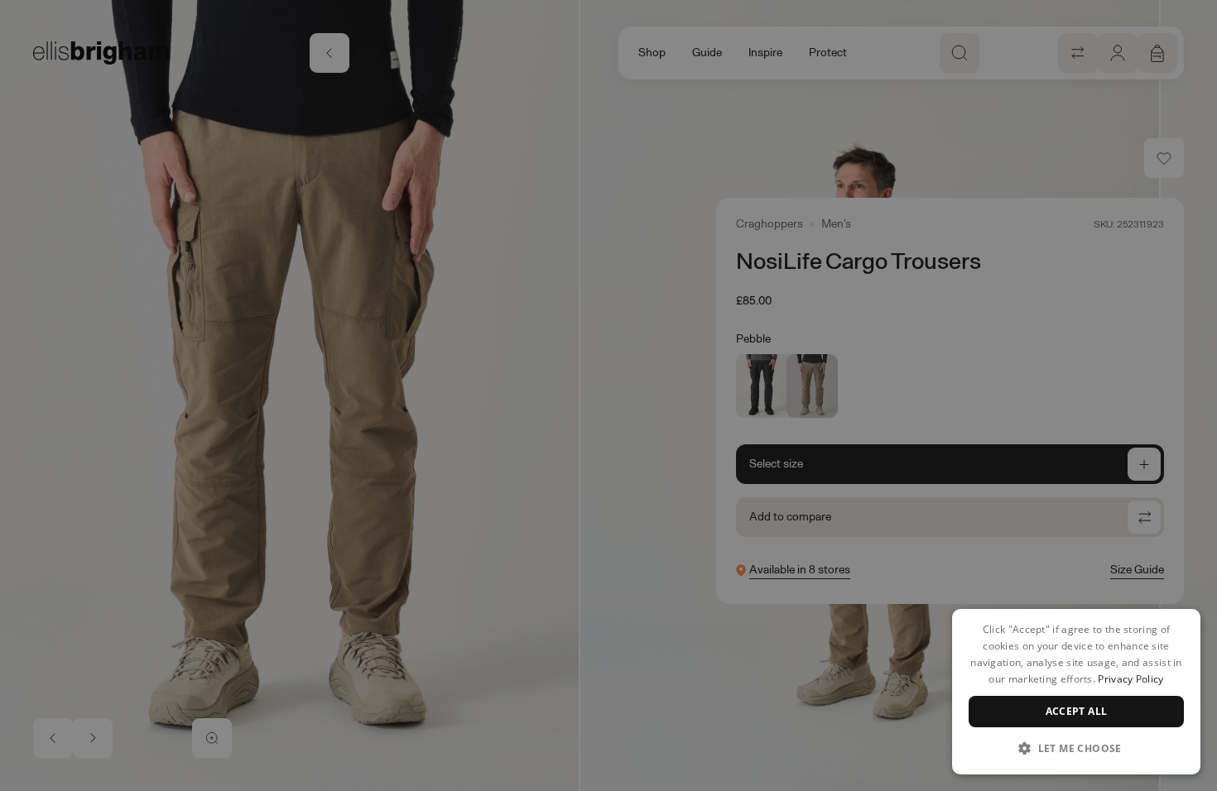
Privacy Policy (1130, 679)
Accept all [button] (1077, 711)
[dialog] (1076, 691)
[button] (1076, 748)
